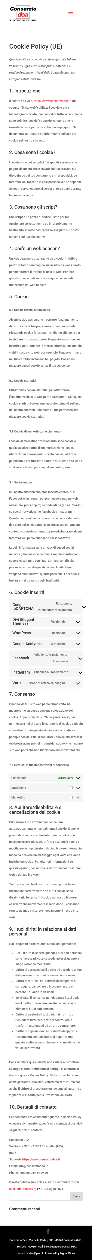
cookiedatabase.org (22, 1189)
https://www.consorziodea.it (52, 101)
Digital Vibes (67, 1253)
